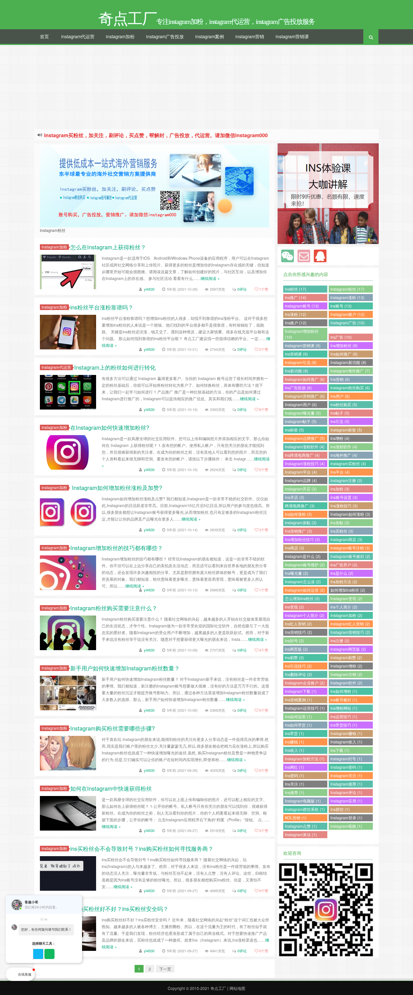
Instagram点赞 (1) (301, 826)
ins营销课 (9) (296, 354)
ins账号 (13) (341, 306)
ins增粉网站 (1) (343, 708)
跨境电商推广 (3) (300, 505)
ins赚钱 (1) (294, 742)
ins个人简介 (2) (343, 607)
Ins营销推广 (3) (298, 531)
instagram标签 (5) (346, 430)
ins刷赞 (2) (294, 657)
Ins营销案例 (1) (298, 699)
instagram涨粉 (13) (347, 297)
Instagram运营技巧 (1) (305, 708)
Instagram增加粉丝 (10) (302, 334)
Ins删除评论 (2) (298, 674)
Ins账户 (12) (296, 322)
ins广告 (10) (341, 337)
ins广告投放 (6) (298, 387)
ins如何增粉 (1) (343, 691)
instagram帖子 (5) (301, 421)
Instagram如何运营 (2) (305, 590)
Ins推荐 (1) (294, 792)
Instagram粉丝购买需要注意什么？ (113, 608)
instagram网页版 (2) (348, 649)
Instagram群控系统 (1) (305, 809)
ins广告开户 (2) (343, 564)
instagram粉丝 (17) (347, 289)
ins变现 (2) (294, 607)
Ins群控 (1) (340, 809)
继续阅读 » (210, 278)
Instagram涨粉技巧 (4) (305, 463)
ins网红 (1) (294, 767)
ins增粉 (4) (340, 438)
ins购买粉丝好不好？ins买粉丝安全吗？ (119, 908)
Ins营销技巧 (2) (298, 632)
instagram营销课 (292, 36)
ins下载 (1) (340, 750)
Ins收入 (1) (294, 750)
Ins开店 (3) (294, 497)
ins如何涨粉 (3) (298, 514)
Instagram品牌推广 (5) (305, 438)
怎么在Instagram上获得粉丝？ (108, 247)
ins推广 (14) (295, 297)
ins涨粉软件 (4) (343, 446)
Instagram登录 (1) (346, 817)
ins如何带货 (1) (298, 725)
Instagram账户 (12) (347, 314)
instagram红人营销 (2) (350, 624)
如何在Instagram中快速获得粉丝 (111, 788)
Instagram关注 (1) (346, 775)
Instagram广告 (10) (347, 322)
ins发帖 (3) (340, 522)
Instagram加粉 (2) (346, 615)
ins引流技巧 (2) (298, 666)
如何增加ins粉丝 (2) (347, 590)
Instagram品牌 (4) (301, 480)
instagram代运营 (77, 36)
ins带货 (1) (294, 733)
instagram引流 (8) (301, 362)
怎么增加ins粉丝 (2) (302, 598)
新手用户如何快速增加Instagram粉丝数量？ (125, 668)
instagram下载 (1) (301, 691)
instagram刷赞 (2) (346, 657)
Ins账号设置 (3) (344, 497)
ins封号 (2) (294, 640)
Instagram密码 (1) (346, 767)
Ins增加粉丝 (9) (344, 345)
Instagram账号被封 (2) (350, 556)
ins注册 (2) (340, 640)
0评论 (242, 289)
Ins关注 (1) (294, 784)
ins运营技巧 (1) (343, 716)
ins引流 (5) (340, 421)
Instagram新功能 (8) (348, 362)
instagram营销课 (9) (303, 345)
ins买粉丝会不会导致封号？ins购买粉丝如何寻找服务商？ (142, 848)
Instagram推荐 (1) (346, 784)
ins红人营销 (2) (298, 624)
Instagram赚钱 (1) (346, 733)
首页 (44, 36)
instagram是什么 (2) (303, 556)
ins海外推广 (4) (343, 455)
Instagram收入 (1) (346, 742)
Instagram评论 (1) (346, 792)
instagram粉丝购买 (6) (350, 387)
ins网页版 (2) (296, 649)
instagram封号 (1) (346, 758)
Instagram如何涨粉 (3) (350, 514)
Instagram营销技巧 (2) (350, 632)
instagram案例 (209, 36)
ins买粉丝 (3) (341, 531)
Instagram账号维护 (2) (305, 564)
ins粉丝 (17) (295, 289)
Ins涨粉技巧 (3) (344, 505)
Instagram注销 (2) (346, 674)
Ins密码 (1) (294, 775)
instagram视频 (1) (346, 826)
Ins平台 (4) (340, 472)
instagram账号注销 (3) (350, 548)
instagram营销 (249, 36)
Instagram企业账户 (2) (305, 683)
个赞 (263, 289)
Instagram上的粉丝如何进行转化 (115, 367)
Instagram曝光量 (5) (303, 413)
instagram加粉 (120, 36)
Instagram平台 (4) (301, 472)
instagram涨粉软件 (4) (304, 446)
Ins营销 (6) (340, 379)
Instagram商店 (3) (346, 539)
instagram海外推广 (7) (350, 371)
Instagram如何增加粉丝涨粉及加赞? (116, 487)
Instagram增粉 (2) (346, 666)
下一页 (165, 969)
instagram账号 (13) (302, 306)
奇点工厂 (218, 988)
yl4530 (149, 289)
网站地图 (237, 988)
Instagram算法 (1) (301, 834)
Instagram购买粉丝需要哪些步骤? (112, 728)
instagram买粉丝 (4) (348, 463)
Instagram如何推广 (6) (305, 379)
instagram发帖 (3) (301, 522)
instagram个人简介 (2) (304, 615)
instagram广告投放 (165, 36)
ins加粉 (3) (340, 489)
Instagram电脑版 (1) (303, 801)
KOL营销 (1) (296, 817)
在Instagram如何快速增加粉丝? (109, 427)
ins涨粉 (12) (295, 314)
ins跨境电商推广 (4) (302, 455)
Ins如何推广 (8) (344, 354)
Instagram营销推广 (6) (305, 396)
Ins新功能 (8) (296, 371)
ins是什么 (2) (341, 573)
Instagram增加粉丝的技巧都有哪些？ (116, 548)
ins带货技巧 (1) (343, 725)
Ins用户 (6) (340, 396)
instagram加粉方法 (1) (304, 758)
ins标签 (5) (294, 430)
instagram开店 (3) (301, 489)
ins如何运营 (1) (298, 716)
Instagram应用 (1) (346, 801)
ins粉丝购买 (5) (343, 404)
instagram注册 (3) (346, 480)
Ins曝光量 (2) (296, 573)
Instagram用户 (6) (301, 404)
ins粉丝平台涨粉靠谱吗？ (101, 307)
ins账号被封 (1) (343, 699)
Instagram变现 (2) (346, 598)
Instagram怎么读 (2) (303, 581)
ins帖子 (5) (340, 413)
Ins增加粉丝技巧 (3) (302, 539)
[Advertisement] (206, 87)
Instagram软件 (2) (346, 683)
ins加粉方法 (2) (343, 581)
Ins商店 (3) (294, 548)
